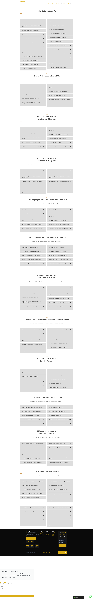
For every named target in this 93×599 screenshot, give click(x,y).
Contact (53, 535)
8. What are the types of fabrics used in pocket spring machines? (58, 220)
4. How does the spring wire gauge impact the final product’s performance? (32, 224)
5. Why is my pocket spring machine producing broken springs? (30, 423)
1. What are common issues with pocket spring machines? (30, 247)
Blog (69, 3)
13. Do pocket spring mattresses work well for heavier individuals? (58, 21)
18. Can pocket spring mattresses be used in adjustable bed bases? (58, 515)
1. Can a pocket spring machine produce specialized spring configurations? (32, 329)
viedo (74, 3)
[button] (33, 21)
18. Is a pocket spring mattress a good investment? (56, 41)
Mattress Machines (56, 3)
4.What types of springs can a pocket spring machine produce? (30, 98)
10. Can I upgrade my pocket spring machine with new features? (57, 347)
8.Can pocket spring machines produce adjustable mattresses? (57, 138)
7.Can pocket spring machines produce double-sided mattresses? (58, 91)
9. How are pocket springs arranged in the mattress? (56, 494)
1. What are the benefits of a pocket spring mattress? (29, 21)
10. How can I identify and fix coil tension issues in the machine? (58, 423)
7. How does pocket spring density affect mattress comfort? (57, 485)
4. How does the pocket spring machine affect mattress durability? (31, 458)
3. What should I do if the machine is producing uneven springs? (31, 415)
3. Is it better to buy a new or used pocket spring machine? (30, 297)
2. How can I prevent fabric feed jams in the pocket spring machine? (31, 411)
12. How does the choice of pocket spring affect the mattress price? (31, 511)
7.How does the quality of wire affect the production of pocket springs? (58, 134)
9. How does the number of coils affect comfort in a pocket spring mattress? (32, 56)
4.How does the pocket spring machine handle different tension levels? (31, 142)
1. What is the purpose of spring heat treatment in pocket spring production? (32, 481)
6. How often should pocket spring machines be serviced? (56, 247)
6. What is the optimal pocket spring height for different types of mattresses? (59, 481)
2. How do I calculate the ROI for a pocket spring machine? (30, 293)
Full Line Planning (48, 532)
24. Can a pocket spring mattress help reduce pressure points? (57, 67)
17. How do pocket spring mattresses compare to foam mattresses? (58, 511)
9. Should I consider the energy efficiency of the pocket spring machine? (58, 302)
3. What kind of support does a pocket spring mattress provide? (30, 30)
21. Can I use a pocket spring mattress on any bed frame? (57, 53)
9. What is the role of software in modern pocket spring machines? (58, 343)
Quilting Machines (42, 534)
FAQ (64, 3)
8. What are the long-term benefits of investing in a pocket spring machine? (59, 298)
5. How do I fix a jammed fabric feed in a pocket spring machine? (31, 263)
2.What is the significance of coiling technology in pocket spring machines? (32, 133)
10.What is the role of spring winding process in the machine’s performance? (59, 146)
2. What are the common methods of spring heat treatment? (30, 485)
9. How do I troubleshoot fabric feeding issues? (55, 383)
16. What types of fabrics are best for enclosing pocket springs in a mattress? (59, 507)
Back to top (62, 552)
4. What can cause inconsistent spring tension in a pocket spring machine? (32, 259)
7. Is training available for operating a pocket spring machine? (57, 375)
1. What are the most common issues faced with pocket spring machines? (32, 407)
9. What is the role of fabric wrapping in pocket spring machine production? (59, 224)
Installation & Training (47, 536)
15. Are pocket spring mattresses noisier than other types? (56, 29)
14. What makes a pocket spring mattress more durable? (56, 25)
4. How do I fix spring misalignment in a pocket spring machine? (31, 419)
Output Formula (30, 541)
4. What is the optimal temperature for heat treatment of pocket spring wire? (32, 493)
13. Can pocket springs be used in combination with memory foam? (31, 515)
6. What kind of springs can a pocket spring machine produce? (57, 443)
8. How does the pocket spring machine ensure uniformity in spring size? (59, 339)
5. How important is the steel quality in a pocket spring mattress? (31, 38)
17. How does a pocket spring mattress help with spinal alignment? (58, 37)
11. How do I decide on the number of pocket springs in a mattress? (31, 507)
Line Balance (47, 533)
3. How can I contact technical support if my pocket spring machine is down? (32, 381)
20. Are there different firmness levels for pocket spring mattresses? (58, 49)
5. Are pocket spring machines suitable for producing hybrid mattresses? (32, 462)
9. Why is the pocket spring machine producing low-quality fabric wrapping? (59, 419)
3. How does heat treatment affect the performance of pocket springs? (31, 489)
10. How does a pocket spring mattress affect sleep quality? (30, 60)
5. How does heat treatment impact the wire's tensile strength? (30, 497)
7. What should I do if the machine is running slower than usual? (58, 411)
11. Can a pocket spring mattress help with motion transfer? (30, 64)
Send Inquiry (62, 545)
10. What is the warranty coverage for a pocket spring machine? (57, 387)
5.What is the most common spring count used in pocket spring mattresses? (32, 146)
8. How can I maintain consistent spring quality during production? (58, 255)
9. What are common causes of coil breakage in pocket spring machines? (59, 259)
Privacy (44, 552)
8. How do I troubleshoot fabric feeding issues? (55, 415)
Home (49, 3)
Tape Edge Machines (41, 535)
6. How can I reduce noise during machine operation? (56, 407)
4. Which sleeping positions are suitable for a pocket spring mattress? (31, 34)
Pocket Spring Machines (41, 533)
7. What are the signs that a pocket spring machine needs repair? (58, 251)
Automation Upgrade (47, 535)
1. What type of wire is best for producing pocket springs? (29, 209)
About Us (53, 534)
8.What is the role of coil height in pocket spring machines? (57, 95)
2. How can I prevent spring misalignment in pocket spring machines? (31, 251)
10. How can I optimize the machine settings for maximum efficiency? (58, 263)
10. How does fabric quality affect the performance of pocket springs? (58, 228)
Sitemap (49, 552)
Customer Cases (54, 532)
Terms (46, 552)
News (52, 533)
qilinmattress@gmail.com (63, 534)
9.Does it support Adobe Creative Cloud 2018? (55, 142)
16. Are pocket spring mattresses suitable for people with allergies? (58, 33)
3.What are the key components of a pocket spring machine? (30, 94)
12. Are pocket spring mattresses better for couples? (29, 68)
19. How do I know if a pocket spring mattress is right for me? (57, 45)
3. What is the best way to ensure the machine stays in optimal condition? (32, 255)
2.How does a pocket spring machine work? (28, 90)
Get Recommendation (30, 538)
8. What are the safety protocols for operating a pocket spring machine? (58, 379)
